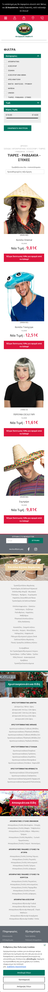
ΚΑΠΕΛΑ (11, 88)
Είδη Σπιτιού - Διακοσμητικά (24, 657)
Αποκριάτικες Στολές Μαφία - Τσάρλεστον (24, 828)
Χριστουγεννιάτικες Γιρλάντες (24, 754)
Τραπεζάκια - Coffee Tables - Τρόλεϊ (24, 654)
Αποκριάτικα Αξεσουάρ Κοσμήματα (24, 916)
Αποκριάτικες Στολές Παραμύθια (24, 887)
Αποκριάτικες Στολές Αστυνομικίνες (24, 884)
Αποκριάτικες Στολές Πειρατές (24, 859)
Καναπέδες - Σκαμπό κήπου (24, 627)
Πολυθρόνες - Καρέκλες (24, 612)
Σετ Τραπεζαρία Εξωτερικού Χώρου (24, 651)
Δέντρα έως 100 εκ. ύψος (24, 706)
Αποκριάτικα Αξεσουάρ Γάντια (24, 906)
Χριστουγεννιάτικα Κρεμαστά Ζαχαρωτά (24, 779)
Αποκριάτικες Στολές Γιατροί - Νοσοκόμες (24, 843)
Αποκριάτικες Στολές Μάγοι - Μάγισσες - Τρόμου (24, 832)
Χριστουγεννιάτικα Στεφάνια (24, 750)
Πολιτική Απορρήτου (33, 940)
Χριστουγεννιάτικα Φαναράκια (24, 760)
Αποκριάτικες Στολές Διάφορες (24, 893)
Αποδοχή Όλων (24, 972)
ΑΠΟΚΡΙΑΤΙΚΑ (18, 148)
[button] (5, 18)
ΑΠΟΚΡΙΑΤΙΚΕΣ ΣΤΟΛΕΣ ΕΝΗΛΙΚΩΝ (24, 821)
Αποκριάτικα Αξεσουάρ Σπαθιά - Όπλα (24, 919)
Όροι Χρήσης (30, 936)
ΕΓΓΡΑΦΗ (35, 540)
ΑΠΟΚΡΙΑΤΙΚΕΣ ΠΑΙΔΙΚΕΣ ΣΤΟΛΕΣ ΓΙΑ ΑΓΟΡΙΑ (24, 851)
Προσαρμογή (24, 979)
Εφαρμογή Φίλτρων (18, 128)
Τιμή (8, 102)
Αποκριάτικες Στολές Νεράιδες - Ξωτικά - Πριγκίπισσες (24, 839)
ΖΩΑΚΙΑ (11, 70)
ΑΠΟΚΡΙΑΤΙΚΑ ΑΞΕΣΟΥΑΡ (24, 899)
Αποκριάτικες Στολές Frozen (24, 890)
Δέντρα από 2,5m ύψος (24, 719)
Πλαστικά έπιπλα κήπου (24, 618)
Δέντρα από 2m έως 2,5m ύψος (24, 716)
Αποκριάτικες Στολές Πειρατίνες (24, 881)
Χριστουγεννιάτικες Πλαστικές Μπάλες (24, 731)
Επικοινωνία (7, 936)
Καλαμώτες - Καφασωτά (24, 633)
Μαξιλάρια (24, 615)
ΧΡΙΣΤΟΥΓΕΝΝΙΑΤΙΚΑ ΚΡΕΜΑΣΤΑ (24, 768)
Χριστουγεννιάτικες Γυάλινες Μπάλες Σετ (24, 735)
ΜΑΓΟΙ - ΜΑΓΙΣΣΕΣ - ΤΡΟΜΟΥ (20, 84)
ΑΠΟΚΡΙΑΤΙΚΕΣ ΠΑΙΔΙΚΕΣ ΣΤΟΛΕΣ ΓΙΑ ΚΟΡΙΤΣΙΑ (24, 876)
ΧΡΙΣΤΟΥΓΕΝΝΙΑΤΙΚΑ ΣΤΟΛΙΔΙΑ (24, 747)
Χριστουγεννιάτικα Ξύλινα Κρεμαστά (24, 772)
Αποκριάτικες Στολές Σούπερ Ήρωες (24, 856)
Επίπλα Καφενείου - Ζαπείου (24, 606)
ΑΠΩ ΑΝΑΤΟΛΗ (14, 79)
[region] (24, 967)
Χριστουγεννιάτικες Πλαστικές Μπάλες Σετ (24, 738)
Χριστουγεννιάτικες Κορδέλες (24, 757)
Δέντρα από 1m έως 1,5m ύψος (24, 710)
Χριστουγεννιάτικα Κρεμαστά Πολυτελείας (24, 782)
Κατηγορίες (11, 56)
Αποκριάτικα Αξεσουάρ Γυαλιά (24, 903)
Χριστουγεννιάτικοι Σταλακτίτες (24, 776)
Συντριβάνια (24, 648)
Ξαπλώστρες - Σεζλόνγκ (24, 609)
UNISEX (11, 93)
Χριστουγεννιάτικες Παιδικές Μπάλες (24, 741)
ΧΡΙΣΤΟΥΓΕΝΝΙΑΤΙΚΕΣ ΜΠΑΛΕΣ (24, 724)
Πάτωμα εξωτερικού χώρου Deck (24, 636)
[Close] (45, 944)
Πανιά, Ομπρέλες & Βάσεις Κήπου (24, 642)
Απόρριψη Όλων (24, 986)
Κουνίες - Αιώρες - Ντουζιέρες (24, 630)
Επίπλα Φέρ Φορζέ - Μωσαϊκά (24, 591)
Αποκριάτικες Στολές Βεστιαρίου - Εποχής (24, 825)
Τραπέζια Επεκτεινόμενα (24, 663)
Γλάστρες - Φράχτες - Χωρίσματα (24, 595)
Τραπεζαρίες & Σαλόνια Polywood (24, 588)
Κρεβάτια (24, 660)
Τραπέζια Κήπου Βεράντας (24, 585)
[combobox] (25, 172)
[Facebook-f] (28, 549)
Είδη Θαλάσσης (24, 621)
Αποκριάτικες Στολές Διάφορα (24, 868)
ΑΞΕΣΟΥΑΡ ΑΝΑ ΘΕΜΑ (17, 75)
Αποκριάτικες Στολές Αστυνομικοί (24, 862)
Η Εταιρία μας (8, 940)
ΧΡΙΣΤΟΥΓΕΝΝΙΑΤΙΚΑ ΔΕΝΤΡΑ (24, 702)
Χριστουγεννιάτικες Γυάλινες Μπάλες (24, 728)
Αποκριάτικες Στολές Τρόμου (24, 865)
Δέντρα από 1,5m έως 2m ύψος (24, 713)
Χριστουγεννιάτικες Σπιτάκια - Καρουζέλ (24, 763)
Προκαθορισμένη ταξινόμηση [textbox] (19, 172)
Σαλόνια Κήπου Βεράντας (24, 639)
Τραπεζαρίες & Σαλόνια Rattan (24, 601)
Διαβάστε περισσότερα (16, 966)
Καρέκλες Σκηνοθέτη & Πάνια (24, 598)
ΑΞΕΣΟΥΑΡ (32, 148)
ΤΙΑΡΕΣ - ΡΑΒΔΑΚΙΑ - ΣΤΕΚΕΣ (19, 97)
